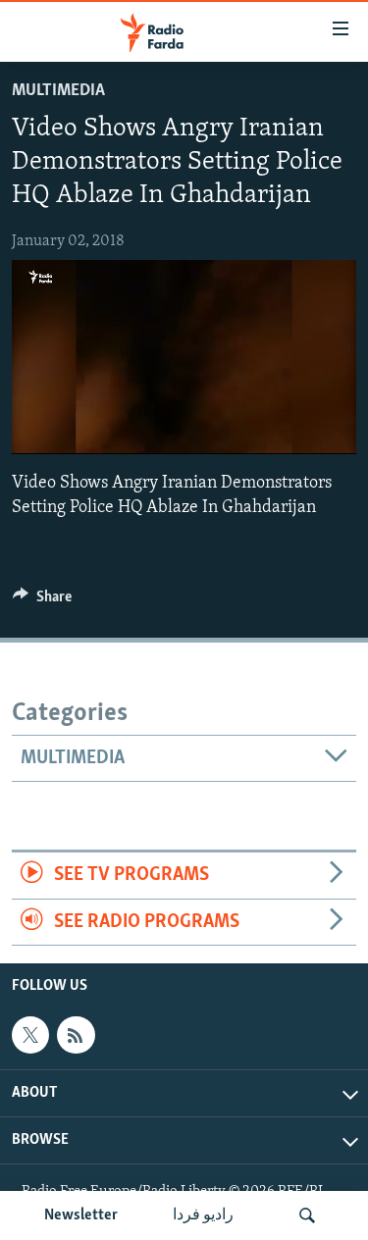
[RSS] (75, 1035)
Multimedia (58, 91)
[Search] (307, 1215)
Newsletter (81, 1215)
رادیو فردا (203, 1215)
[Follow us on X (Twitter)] (30, 1035)
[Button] (42, 601)
